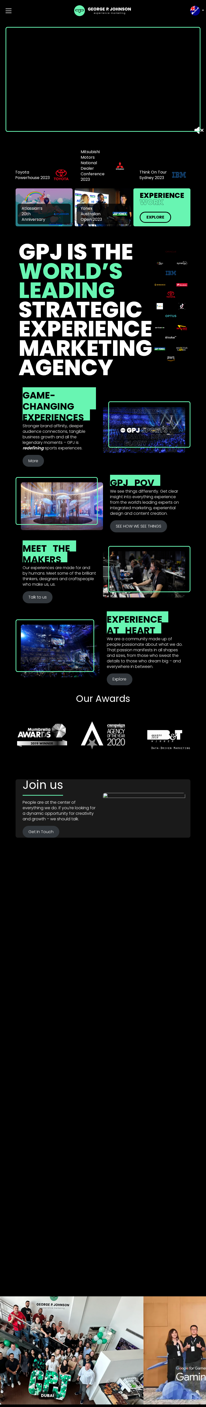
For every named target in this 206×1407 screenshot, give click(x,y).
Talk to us (37, 597)
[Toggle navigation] (8, 11)
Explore (155, 217)
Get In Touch (41, 832)
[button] (196, 11)
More (33, 461)
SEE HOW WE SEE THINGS (138, 526)
